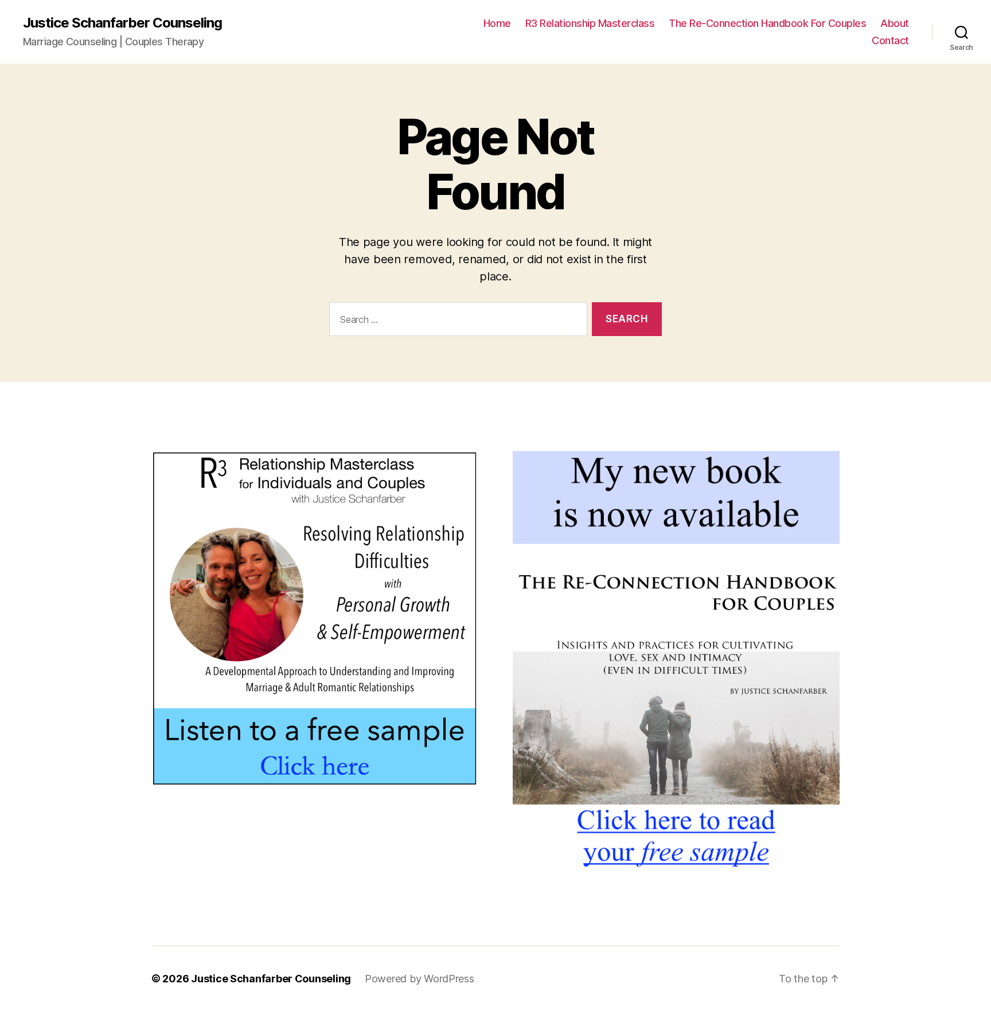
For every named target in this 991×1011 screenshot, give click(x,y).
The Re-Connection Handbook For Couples (767, 23)
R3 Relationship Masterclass (590, 23)
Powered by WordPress (419, 979)
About (894, 23)
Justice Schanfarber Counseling (122, 23)
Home (497, 23)
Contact (890, 40)
